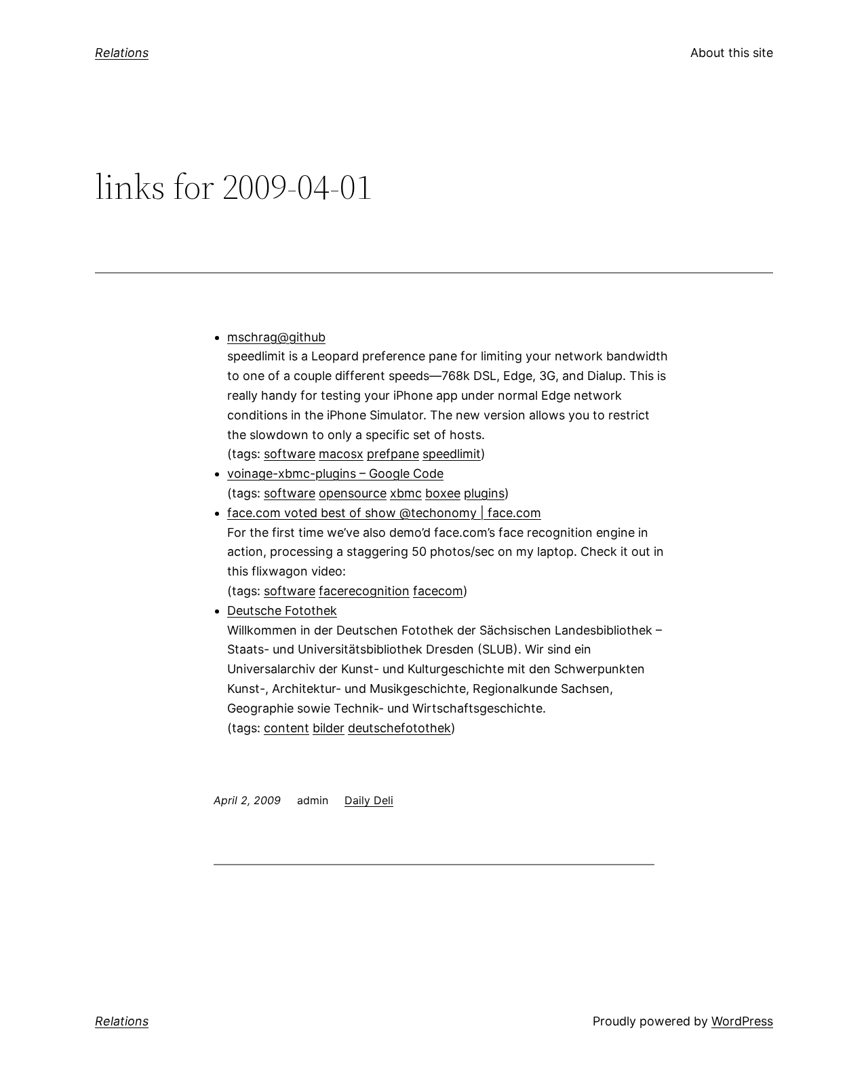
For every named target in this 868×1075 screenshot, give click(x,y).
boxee (442, 493)
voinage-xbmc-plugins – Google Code (335, 473)
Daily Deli (368, 800)
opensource (353, 493)
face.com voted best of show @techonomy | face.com (384, 513)
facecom (438, 591)
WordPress (742, 1021)
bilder (328, 728)
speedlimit (451, 454)
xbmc (406, 493)
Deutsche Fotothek (282, 610)
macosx (341, 454)
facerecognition (364, 591)
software (289, 454)
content (286, 728)
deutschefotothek (399, 728)
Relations (122, 52)
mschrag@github (276, 337)
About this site (731, 52)
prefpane (393, 454)
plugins (484, 493)
